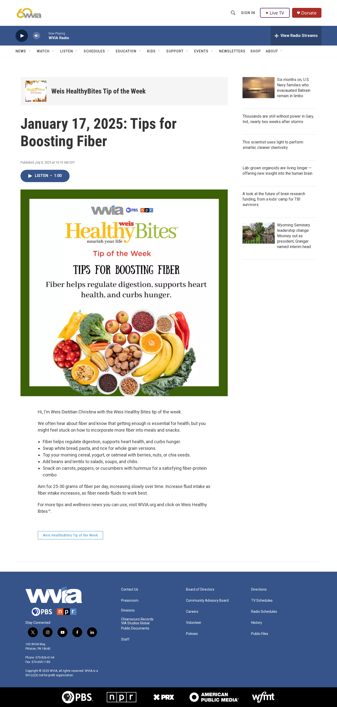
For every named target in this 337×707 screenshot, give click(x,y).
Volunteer (193, 623)
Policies (192, 634)
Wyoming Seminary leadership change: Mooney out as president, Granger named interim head (294, 236)
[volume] (36, 35)
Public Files (259, 634)
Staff (125, 639)
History (256, 623)
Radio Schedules (264, 611)
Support (175, 51)
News (21, 51)
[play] (22, 36)
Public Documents (135, 628)
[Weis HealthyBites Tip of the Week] (35, 91)
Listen (66, 51)
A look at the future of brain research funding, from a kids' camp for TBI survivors (274, 199)
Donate (309, 13)
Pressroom (129, 600)
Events (201, 51)
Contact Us (129, 589)
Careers (192, 611)
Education (126, 51)
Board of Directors (200, 589)
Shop (255, 51)
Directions (259, 589)
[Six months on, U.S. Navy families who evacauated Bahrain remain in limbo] (259, 87)
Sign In (248, 13)
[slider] (44, 35)
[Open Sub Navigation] (30, 51)
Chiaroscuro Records (137, 619)
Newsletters (232, 51)
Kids (151, 51)
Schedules (94, 51)
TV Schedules (262, 600)
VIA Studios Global (135, 623)
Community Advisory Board (207, 600)
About (272, 51)
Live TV (277, 13)
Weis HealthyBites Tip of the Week (98, 91)
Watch (43, 51)
